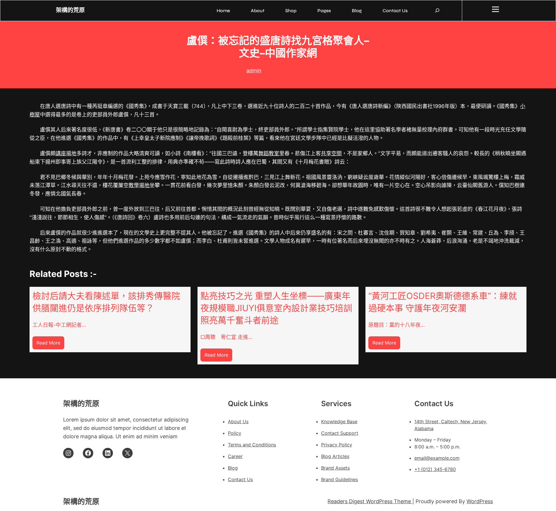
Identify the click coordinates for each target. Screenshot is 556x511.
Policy (234, 433)
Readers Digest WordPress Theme (370, 501)
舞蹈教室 (268, 153)
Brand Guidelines (339, 479)
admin (253, 70)
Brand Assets (335, 468)
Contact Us (240, 479)
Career (235, 456)
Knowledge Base (339, 421)
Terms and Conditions (252, 445)
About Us (238, 421)
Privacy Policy (336, 445)
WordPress (480, 501)
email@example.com (437, 458)
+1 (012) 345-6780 (435, 469)
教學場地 (139, 185)
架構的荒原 (70, 10)
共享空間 (331, 153)
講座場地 (66, 153)
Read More (50, 345)
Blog (233, 468)
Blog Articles (335, 456)
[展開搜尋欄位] (437, 10)
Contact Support (339, 433)
